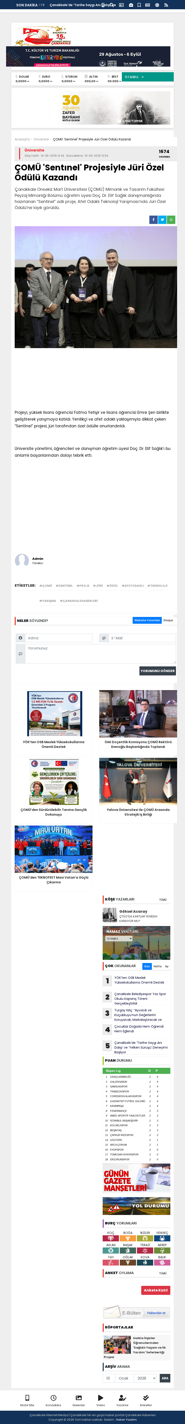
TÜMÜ (163, 900)
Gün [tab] (147, 966)
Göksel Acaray (133, 911)
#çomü (45, 586)
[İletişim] (121, 4)
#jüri (98, 586)
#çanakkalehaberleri (79, 601)
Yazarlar (122, 1405)
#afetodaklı (133, 586)
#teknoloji (157, 586)
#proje (82, 586)
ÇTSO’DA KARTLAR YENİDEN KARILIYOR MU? (138, 918)
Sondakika (53, 1405)
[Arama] (111, 4)
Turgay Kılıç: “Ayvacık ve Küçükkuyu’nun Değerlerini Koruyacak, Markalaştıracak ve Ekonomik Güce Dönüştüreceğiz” (132, 1015)
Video (100, 1405)
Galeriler (78, 1405)
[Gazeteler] (147, 4)
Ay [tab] (167, 966)
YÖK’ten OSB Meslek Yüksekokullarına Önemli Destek (135, 980)
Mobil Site (27, 1405)
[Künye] (157, 4)
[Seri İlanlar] (139, 4)
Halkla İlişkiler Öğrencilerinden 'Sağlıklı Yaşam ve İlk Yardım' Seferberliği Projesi (135, 1347)
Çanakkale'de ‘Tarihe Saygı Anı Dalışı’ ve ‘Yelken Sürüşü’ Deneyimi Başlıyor (136, 1047)
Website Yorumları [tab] (147, 620)
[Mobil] (102, 4)
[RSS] (166, 4)
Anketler (146, 1405)
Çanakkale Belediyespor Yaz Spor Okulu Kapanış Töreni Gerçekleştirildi (135, 999)
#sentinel (64, 586)
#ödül (112, 586)
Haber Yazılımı (126, 1419)
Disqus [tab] (168, 620)
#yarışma (47, 601)
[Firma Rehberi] (131, 4)
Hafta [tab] (158, 966)
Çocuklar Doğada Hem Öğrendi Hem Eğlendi (134, 1029)
